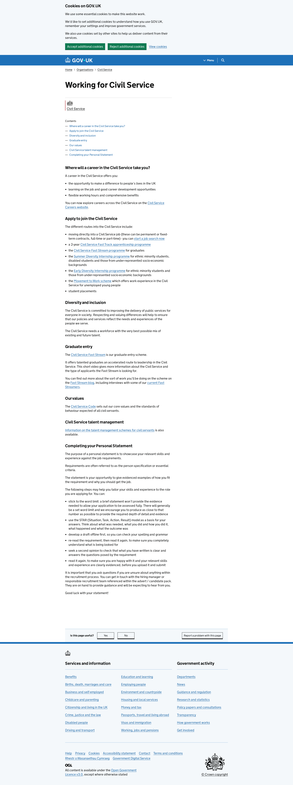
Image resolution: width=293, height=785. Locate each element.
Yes (109, 635)
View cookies (158, 46)
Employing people (133, 684)
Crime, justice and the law (83, 715)
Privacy (80, 753)
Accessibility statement (119, 753)
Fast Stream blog (82, 383)
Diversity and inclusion (82, 135)
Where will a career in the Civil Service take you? (97, 126)
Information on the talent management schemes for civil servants (109, 430)
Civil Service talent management (88, 150)
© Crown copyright (214, 774)
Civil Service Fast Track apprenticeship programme (115, 244)
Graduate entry (78, 140)
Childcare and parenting (82, 700)
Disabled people (76, 722)
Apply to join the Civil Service (86, 130)
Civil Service (104, 69)
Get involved (185, 730)
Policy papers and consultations (199, 707)
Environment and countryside (141, 692)
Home (68, 69)
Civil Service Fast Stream (88, 355)
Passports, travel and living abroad (145, 715)
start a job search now (149, 238)
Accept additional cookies (85, 47)
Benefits (71, 677)
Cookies (94, 753)
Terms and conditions (168, 753)
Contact (144, 753)
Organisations (85, 69)
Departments (186, 677)
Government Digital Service (131, 758)
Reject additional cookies (127, 47)
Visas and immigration (136, 722)
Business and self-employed (84, 692)
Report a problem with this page (202, 635)
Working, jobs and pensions (140, 730)
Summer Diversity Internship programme (102, 256)
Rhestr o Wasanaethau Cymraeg (87, 758)
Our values (75, 145)
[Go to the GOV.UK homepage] (79, 60)
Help (68, 753)
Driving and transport (80, 730)
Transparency (186, 715)
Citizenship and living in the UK (86, 707)
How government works (193, 722)
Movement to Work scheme (92, 281)
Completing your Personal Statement (91, 154)
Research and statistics (193, 700)
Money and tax (131, 707)
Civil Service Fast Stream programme (99, 250)
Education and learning (137, 677)
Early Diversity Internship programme (99, 271)
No (129, 635)
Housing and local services (139, 700)
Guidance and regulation (194, 692)
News (181, 684)
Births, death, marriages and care (88, 684)
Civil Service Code (83, 406)
